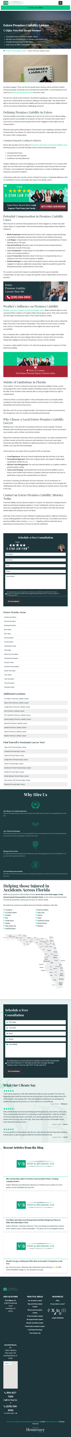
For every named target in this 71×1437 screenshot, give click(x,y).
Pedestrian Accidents (11, 658)
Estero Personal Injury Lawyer (16, 51)
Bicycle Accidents (10, 621)
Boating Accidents (10, 625)
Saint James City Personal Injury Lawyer (17, 780)
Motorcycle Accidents (11, 654)
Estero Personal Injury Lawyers (34, 373)
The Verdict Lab (34, 1333)
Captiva (39, 915)
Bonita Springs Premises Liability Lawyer (17, 719)
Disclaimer (30, 1421)
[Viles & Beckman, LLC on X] (53, 1310)
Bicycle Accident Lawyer (34, 1323)
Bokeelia (40, 926)
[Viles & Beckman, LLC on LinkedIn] (58, 1310)
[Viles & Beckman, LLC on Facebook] (49, 1310)
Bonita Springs (42, 923)
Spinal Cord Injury (9, 671)
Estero (39, 918)
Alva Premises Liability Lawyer (14, 711)
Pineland (8, 915)
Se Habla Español (9, 1413)
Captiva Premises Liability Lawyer (15, 731)
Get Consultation (14, 1071)
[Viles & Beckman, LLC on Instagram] (60, 1313)
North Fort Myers (42, 910)
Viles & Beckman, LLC (51, 1421)
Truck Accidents (9, 683)
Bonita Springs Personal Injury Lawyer (16, 776)
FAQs (58, 1300)
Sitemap (37, 1421)
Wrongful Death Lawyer (35, 1319)
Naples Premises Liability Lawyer (15, 736)
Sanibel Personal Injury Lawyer (14, 772)
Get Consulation (13, 601)
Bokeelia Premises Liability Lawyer (15, 723)
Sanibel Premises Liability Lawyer (15, 727)
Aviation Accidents (10, 617)
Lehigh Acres (9, 920)
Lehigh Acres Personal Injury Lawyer (16, 759)
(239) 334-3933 (20, 297)
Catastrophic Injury (10, 646)
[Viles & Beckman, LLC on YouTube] (64, 1310)
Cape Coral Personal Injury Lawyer (15, 747)
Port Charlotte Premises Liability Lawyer (17, 715)
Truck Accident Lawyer (35, 1316)
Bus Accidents (9, 638)
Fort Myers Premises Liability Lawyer (16, 699)
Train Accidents (9, 679)
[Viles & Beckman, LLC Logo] (13, 3)
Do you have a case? (57, 1304)
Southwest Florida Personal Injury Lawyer (17, 768)
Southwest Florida (43, 920)
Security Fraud (8, 662)
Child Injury (7, 650)
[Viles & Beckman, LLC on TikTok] (55, 1313)
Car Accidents (8, 642)
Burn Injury (7, 634)
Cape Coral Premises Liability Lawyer (16, 703)
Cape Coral (40, 912)
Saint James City (10, 926)
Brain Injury (7, 629)
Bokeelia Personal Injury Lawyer (14, 784)
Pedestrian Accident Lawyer (35, 1326)
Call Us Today (36, 8)
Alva (6, 918)
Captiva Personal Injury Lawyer (14, 755)
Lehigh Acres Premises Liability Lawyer (17, 707)
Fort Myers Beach (11, 912)
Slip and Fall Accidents (11, 666)
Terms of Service (11, 1421)
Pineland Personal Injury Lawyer (14, 751)
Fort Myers (8, 910)
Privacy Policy (22, 1421)
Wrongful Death (9, 687)
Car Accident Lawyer (35, 1300)
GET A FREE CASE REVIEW (53, 206)
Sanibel (7, 923)
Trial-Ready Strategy (35, 1330)
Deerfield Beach (10, 928)
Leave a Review (58, 1318)
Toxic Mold (7, 675)
